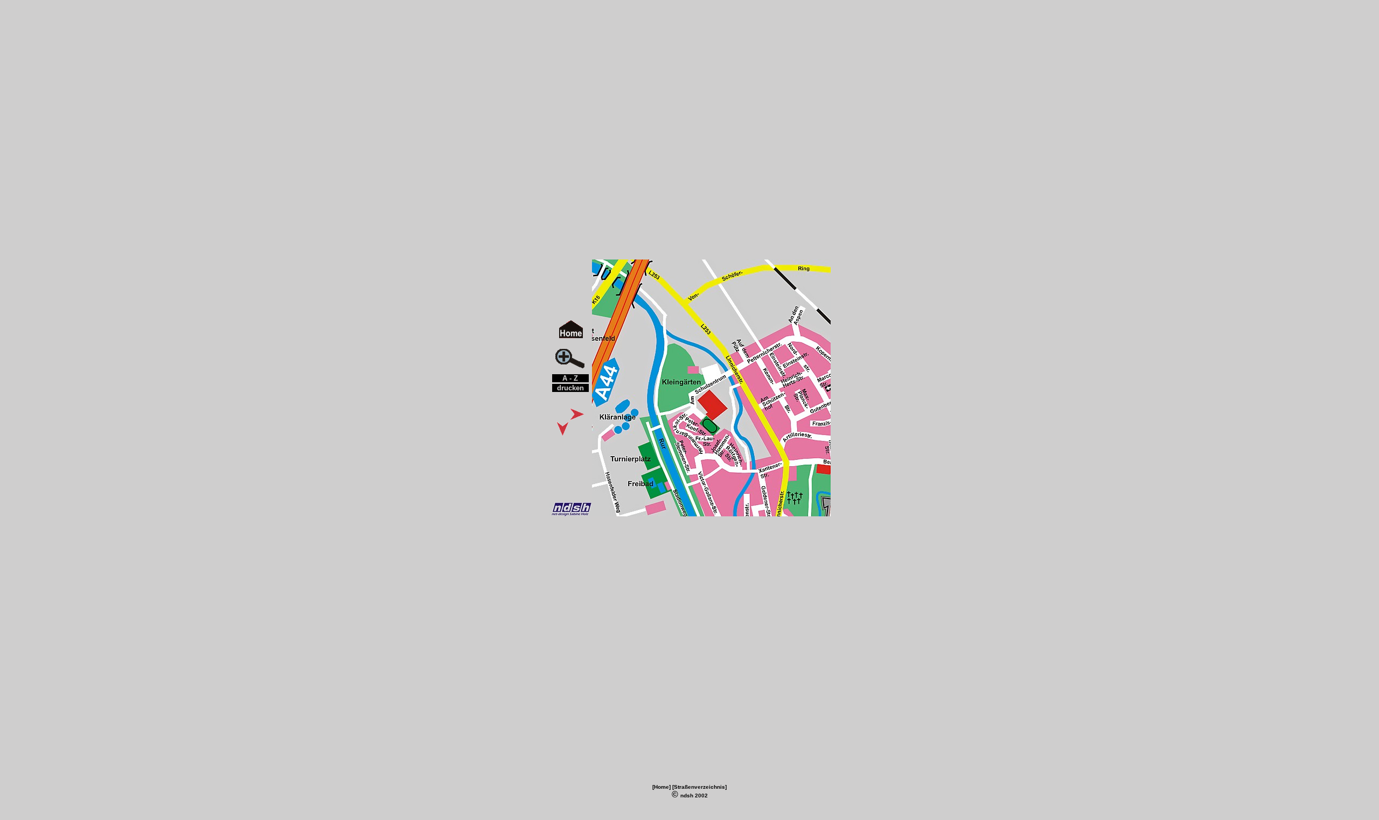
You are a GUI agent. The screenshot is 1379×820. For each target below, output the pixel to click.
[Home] (661, 787)
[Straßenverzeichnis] (699, 787)
